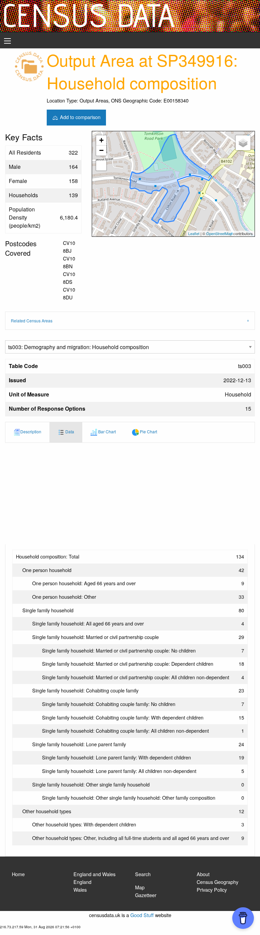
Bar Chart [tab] (106, 431)
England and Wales (94, 873)
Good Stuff (142, 914)
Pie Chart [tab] (148, 431)
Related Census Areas (31, 320)
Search (143, 873)
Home (18, 873)
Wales (80, 889)
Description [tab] (30, 431)
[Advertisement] (130, 493)
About (203, 873)
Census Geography (217, 881)
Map (140, 887)
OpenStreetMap (219, 233)
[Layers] (243, 142)
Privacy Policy (212, 889)
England (82, 881)
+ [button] (101, 140)
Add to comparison (80, 116)
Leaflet (193, 233)
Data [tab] (69, 431)
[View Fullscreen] (101, 165)
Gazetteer (145, 894)
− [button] (101, 150)
